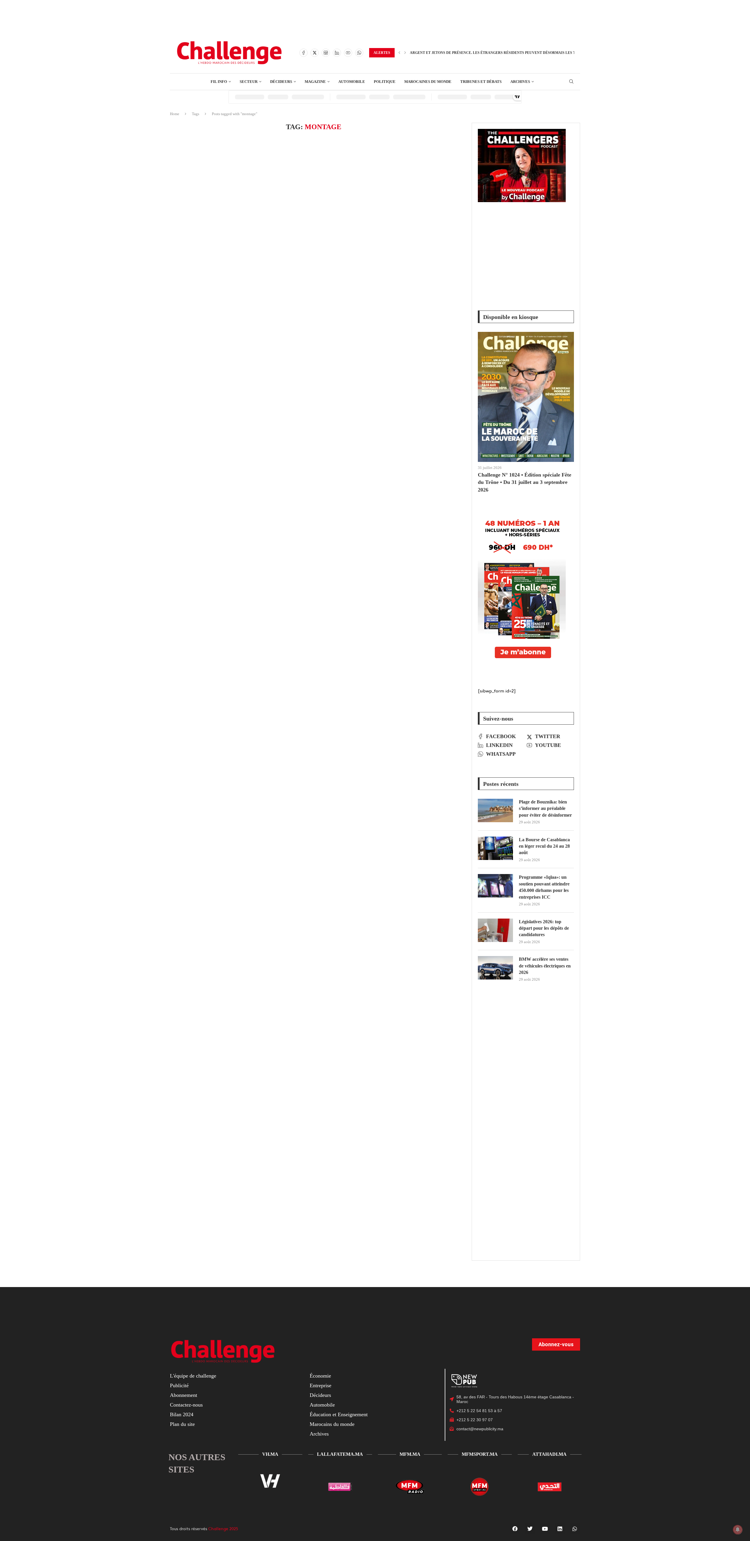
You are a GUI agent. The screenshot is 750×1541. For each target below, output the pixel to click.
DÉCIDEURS (281, 81)
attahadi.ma (549, 1454)
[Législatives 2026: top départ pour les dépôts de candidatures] (495, 930)
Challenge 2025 (223, 1528)
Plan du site (182, 1424)
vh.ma (270, 1454)
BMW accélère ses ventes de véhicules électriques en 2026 (545, 966)
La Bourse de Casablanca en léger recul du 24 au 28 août (544, 846)
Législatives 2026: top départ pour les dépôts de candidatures (544, 928)
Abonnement (183, 1395)
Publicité (179, 1385)
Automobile (322, 1404)
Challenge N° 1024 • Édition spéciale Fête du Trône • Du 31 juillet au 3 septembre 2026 (524, 482)
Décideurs (320, 1395)
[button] (399, 52)
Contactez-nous (186, 1404)
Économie (320, 1375)
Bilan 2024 (181, 1414)
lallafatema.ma (340, 1454)
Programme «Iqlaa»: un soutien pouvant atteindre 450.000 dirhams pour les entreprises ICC (544, 887)
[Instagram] (326, 53)
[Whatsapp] (359, 53)
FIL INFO (219, 81)
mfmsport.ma (480, 1454)
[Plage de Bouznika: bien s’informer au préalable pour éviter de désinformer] (495, 810)
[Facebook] (303, 53)
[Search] (571, 81)
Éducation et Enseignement (339, 1414)
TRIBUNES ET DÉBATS (481, 81)
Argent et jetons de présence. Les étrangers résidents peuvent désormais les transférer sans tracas (516, 53)
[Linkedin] (337, 53)
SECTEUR (249, 81)
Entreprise (320, 1385)
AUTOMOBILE (351, 81)
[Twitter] (315, 53)
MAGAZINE (315, 81)
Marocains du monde (332, 1424)
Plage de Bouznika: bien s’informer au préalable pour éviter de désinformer (545, 808)
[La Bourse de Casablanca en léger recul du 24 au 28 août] (495, 848)
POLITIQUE (385, 81)
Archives (319, 1433)
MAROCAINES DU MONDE (427, 81)
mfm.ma (410, 1454)
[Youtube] (348, 53)
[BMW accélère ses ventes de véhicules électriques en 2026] (495, 967)
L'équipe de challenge (193, 1375)
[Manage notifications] (737, 1529)
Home (174, 114)
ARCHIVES (520, 81)
